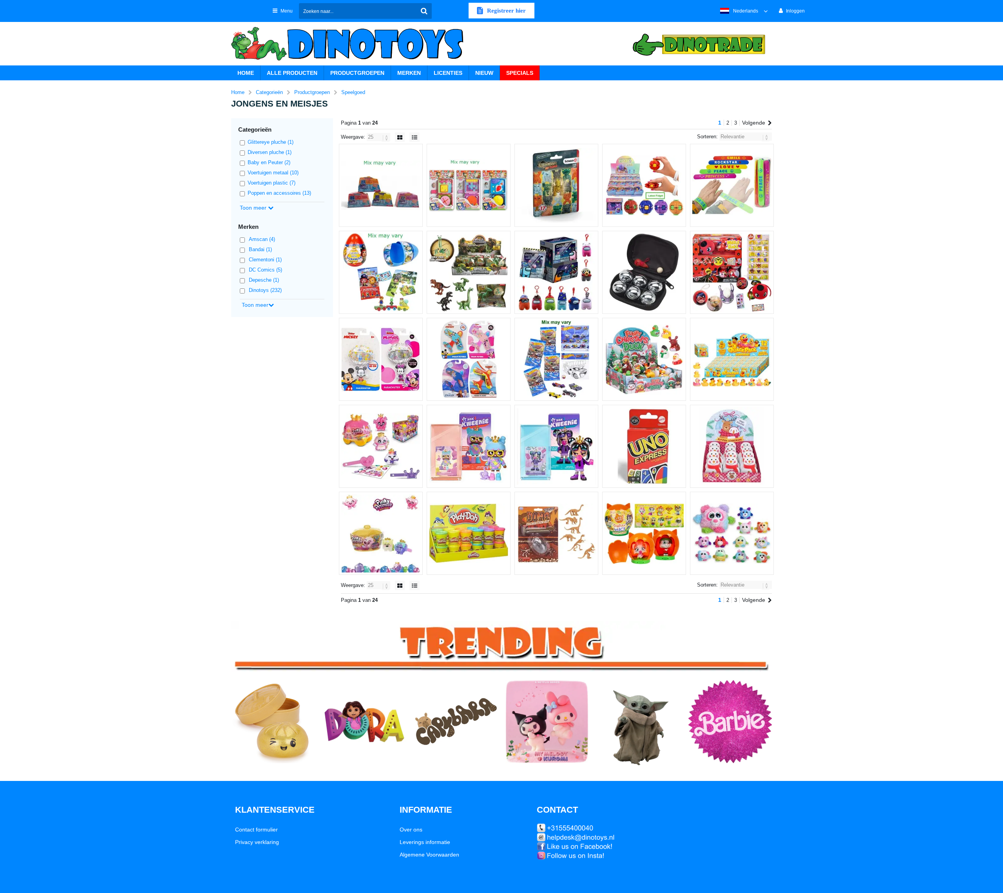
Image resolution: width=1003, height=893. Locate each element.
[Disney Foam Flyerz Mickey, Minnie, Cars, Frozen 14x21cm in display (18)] (468, 359)
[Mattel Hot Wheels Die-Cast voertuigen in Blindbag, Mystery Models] (556, 359)
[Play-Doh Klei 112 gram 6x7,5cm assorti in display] (468, 533)
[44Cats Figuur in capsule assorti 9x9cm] (644, 533)
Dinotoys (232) (265, 290)
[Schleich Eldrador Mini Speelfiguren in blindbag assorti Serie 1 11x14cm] (556, 185)
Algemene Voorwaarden (429, 854)
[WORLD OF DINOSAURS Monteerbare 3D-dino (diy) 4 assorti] (468, 272)
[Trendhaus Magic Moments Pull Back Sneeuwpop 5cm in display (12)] (731, 446)
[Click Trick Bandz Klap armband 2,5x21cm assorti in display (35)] (731, 185)
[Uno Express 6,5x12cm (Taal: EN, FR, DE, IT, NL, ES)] (644, 446)
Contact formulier (256, 829)
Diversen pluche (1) (269, 152)
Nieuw (484, 73)
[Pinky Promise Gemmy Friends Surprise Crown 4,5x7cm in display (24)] (380, 533)
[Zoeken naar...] (424, 11)
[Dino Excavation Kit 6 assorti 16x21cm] (556, 533)
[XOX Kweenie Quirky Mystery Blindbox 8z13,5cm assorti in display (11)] (468, 446)
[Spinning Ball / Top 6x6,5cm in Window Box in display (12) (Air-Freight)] (644, 185)
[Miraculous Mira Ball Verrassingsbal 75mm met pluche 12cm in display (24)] (731, 272)
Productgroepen (357, 73)
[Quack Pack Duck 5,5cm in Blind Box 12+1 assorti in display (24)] (731, 359)
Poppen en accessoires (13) (279, 193)
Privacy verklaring (257, 842)
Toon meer (254, 208)
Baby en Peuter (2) (269, 162)
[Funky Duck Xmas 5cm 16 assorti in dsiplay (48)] (644, 359)
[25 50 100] (379, 137)
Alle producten (292, 73)
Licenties (448, 73)
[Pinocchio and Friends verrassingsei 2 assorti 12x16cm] (380, 272)
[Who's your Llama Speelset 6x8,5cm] (380, 185)
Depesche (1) (264, 280)
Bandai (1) (260, 249)
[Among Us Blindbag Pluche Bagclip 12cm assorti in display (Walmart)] (556, 272)
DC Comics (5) (265, 270)
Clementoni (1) (265, 260)
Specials (519, 73)
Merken (409, 73)
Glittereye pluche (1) (270, 142)
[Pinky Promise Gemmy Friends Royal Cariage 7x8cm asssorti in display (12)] (380, 446)
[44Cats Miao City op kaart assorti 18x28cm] (468, 185)
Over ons (411, 829)
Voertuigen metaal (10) (273, 173)
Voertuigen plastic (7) (271, 183)
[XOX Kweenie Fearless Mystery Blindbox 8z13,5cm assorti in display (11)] (556, 446)
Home (245, 73)
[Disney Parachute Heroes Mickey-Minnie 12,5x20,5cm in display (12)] (380, 359)
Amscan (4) (262, 239)
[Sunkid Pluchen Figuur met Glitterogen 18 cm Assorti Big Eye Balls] (731, 533)
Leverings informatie (425, 842)
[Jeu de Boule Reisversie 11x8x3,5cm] (644, 272)
